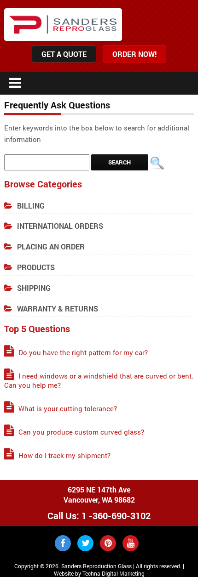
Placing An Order (51, 246)
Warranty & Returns (57, 308)
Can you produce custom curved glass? (81, 431)
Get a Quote (64, 54)
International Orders (60, 226)
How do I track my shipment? (64, 455)
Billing (31, 205)
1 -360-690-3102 (116, 515)
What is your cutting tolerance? (67, 408)
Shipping (34, 288)
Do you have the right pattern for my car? (83, 352)
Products (36, 267)
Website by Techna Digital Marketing (99, 573)
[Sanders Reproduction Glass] (63, 24)
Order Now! (134, 54)
